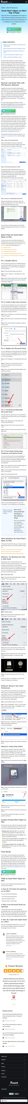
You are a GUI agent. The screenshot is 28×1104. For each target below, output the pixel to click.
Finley (13, 951)
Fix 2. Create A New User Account (8, 249)
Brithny (14, 933)
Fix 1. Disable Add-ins (6, 247)
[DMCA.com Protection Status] (16, 1093)
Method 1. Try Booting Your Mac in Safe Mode (11, 549)
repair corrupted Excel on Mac (11, 131)
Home (3, 8)
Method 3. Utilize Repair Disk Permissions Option (12, 553)
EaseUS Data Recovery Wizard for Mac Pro (12, 107)
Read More (13, 999)
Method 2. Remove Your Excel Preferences (11, 551)
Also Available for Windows (14, 32)
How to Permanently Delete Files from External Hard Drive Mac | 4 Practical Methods (12, 1016)
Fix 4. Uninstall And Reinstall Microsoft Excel (11, 253)
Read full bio (8, 945)
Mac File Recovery (11, 8)
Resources (4, 1056)
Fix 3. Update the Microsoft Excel (8, 251)
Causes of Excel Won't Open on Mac (13, 54)
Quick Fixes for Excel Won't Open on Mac (14, 48)
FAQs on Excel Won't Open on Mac (13, 57)
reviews (17, 974)
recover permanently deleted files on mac (15, 866)
